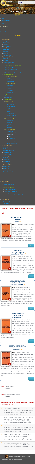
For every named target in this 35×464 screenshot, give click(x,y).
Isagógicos (6, 41)
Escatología (10, 90)
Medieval (5, 51)
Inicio (3, 18)
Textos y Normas (7, 154)
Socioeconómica (11, 106)
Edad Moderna (7, 170)
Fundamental (10, 103)
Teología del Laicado (12, 141)
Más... (31, 245)
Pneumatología (10, 81)
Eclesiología (10, 85)
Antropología (10, 88)
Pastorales (9, 124)
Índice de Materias (6, 22)
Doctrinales (6, 149)
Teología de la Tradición (11, 71)
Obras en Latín (6, 202)
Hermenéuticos (7, 46)
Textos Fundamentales (8, 62)
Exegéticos (6, 42)
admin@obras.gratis (7, 31)
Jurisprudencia (7, 152)
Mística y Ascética (11, 117)
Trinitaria (9, 78)
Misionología (10, 126)
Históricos (5, 147)
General (7, 95)
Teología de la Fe (9, 67)
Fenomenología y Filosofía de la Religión (15, 194)
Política (8, 108)
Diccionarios (6, 203)
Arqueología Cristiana (8, 184)
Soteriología (10, 92)
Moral (10, 136)
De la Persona (10, 104)
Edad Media (6, 168)
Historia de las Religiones (11, 189)
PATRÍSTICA (6, 49)
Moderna (5, 53)
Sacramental (12, 138)
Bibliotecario (5, 23)
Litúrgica (11, 140)
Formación (9, 122)
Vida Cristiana (10, 113)
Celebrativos (6, 161)
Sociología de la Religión (11, 191)
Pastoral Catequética (12, 133)
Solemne (5, 58)
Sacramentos (8, 97)
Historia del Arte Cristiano (9, 186)
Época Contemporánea (9, 171)
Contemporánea (7, 55)
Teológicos (6, 44)
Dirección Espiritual (11, 115)
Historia (9, 111)
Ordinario (5, 60)
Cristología (9, 80)
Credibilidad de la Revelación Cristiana (14, 72)
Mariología (9, 87)
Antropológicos (7, 163)
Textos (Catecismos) (12, 143)
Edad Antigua (6, 166)
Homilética (9, 127)
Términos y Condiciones (29, 461)
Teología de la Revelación (11, 69)
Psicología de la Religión (11, 193)
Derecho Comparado (8, 150)
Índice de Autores (6, 20)
